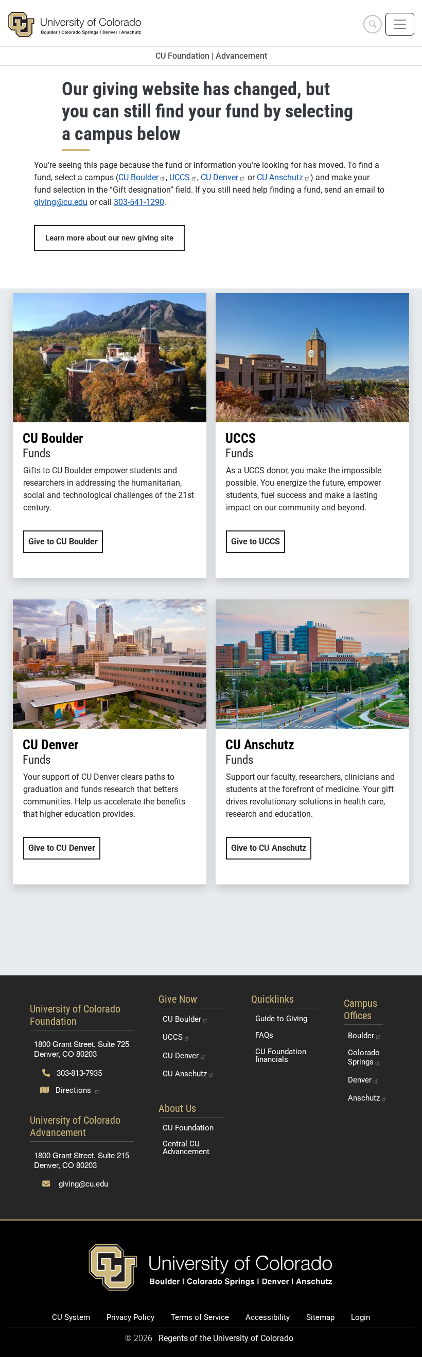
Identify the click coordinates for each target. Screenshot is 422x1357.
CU (138, 177)
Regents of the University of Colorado (226, 1338)
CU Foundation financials (280, 1055)
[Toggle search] (372, 24)
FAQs (264, 1035)
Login (360, 1317)
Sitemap (320, 1317)
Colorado (364, 1057)
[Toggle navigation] (399, 24)
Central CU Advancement (186, 1147)
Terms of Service (200, 1317)
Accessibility (267, 1317)
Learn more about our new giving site (109, 238)
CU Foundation (188, 1127)
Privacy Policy (130, 1317)
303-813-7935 (78, 1073)
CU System (71, 1317)
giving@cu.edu (60, 202)
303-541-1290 (139, 202)
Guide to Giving (281, 1018)
